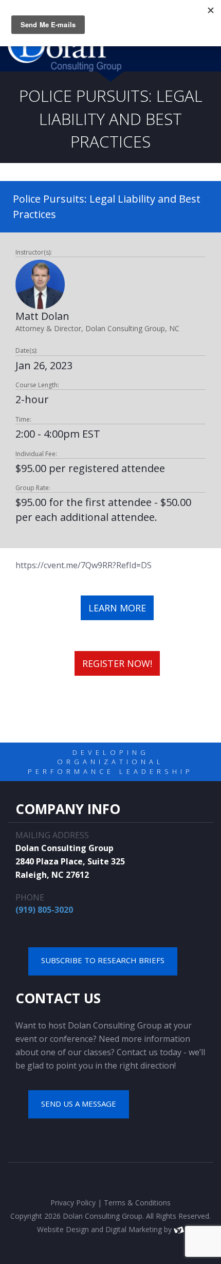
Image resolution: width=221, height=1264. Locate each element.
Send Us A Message (78, 1103)
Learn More (117, 608)
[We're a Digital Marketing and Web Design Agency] (179, 1229)
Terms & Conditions (137, 1202)
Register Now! (117, 663)
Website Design (63, 1229)
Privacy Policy (73, 1202)
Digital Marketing (133, 1229)
